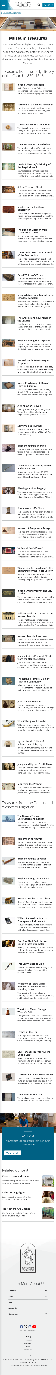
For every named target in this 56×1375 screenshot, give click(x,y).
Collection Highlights (12, 13)
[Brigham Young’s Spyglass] (8, 861)
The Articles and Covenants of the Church (34, 319)
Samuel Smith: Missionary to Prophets (33, 362)
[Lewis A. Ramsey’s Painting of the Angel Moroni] (8, 166)
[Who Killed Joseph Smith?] (8, 723)
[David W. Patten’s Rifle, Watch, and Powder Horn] (8, 468)
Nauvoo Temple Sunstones (32, 636)
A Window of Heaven (29, 405)
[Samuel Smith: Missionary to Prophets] (8, 362)
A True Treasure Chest (29, 187)
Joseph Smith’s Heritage (30, 84)
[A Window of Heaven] (8, 408)
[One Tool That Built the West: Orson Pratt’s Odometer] (8, 943)
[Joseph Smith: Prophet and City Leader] (8, 593)
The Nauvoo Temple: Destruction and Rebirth (30, 817)
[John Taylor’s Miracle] (8, 704)
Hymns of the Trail (27, 1032)
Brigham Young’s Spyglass (31, 858)
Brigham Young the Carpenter (34, 340)
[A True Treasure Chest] (8, 189)
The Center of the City (29, 1094)
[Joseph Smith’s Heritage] (8, 87)
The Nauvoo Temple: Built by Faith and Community (33, 680)
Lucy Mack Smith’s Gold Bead (33, 124)
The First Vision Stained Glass (33, 144)
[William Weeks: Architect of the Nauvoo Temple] (8, 616)
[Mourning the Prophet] (8, 786)
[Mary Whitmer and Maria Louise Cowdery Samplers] (8, 297)
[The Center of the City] (8, 1097)
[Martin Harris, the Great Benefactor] (8, 209)
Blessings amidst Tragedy (31, 488)
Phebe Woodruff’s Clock (30, 508)
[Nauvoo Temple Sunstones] (8, 638)
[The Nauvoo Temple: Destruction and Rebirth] (8, 818)
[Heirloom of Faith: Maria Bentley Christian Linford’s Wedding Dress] (8, 986)
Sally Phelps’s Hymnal (29, 425)
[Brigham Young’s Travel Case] (8, 881)
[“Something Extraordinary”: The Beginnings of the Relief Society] (8, 570)
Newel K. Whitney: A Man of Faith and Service (33, 384)
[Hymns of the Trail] (8, 1034)
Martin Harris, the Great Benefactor (31, 208)
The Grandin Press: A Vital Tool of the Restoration (34, 254)
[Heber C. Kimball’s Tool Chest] (8, 901)
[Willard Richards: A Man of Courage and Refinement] (8, 920)
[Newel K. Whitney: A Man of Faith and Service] (8, 385)
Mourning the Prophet (29, 784)
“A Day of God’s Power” (30, 548)
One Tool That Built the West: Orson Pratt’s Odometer (33, 942)
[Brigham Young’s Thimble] (8, 448)
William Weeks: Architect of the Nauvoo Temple (34, 615)
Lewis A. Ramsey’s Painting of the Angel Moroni (34, 166)
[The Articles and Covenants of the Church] (8, 320)
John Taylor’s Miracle (29, 701)
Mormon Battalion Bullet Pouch (35, 1074)
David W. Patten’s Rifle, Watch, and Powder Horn (34, 467)
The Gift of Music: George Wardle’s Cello (31, 1011)
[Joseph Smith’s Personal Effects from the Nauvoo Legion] (8, 658)
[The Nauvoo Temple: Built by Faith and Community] (8, 681)
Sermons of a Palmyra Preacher (35, 104)
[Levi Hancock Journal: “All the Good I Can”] (8, 1054)
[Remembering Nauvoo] (8, 841)
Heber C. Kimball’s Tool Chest (33, 898)
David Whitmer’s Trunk (30, 275)
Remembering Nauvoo (30, 838)
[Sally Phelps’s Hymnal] (8, 428)
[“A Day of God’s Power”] (8, 550)
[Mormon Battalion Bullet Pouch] (8, 1077)
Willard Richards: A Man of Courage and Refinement (32, 920)
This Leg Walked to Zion (30, 963)
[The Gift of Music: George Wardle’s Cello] (8, 1011)
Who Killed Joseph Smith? (31, 721)
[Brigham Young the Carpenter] (8, 343)
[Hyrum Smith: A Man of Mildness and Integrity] (8, 743)
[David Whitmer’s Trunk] (8, 277)
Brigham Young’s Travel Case (33, 878)
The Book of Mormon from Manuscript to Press (32, 231)
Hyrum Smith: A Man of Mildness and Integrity (30, 743)
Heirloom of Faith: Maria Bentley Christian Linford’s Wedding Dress (32, 986)
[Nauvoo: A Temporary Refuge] (8, 530)
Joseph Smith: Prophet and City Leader (34, 592)
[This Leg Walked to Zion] (8, 966)
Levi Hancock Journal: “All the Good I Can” (33, 1053)
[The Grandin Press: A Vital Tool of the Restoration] (8, 255)
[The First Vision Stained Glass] (8, 146)
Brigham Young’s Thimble (31, 445)
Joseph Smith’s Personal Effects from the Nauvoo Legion (34, 657)
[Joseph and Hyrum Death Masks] (8, 766)
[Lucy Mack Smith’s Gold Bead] (8, 127)
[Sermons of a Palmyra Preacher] (8, 107)
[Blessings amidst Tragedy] (8, 490)
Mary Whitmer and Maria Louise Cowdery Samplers (35, 296)
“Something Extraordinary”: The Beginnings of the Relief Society (35, 569)
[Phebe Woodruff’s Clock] (8, 510)
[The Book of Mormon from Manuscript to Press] (8, 232)
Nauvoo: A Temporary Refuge (33, 528)
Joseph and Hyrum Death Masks (35, 764)
